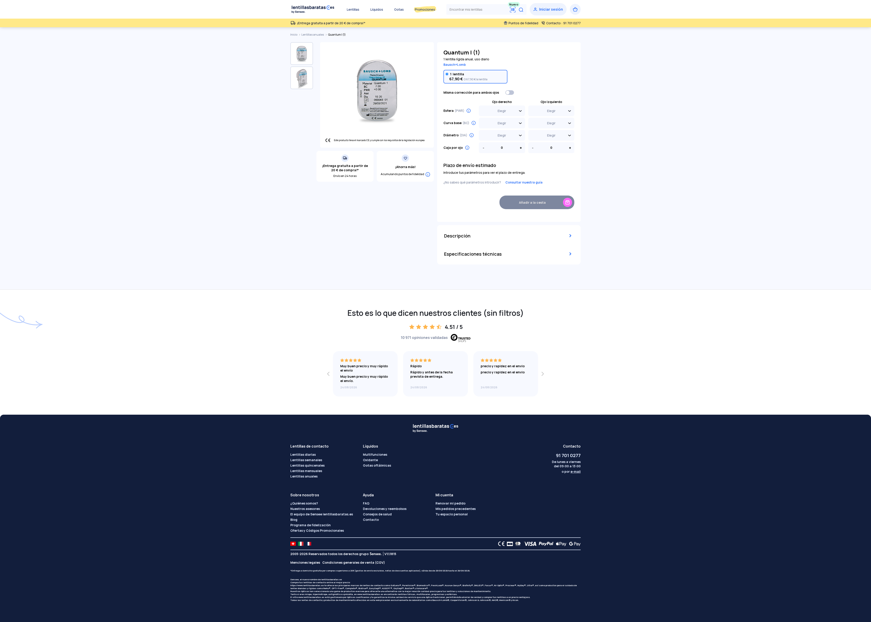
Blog (293, 519)
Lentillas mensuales (306, 471)
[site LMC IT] (300, 544)
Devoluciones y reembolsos (384, 509)
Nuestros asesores (305, 509)
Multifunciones (375, 454)
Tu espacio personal (452, 514)
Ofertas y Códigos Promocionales (317, 530)
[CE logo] (500, 543)
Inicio (294, 35)
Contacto (371, 519)
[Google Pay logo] (574, 543)
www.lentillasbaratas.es (370, 594)
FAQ (366, 503)
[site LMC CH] (293, 544)
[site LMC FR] (308, 544)
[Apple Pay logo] (559, 543)
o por (571, 471)
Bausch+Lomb (454, 64)
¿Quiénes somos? (304, 503)
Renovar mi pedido (450, 503)
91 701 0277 (568, 455)
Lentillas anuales (312, 35)
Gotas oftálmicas (377, 465)
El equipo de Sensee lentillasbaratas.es (321, 514)
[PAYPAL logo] (545, 543)
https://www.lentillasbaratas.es (307, 585)
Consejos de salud (377, 514)
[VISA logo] (528, 543)
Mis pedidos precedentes (456, 509)
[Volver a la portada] (313, 9)
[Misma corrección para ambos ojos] (509, 92)
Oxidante (370, 460)
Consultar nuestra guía (524, 182)
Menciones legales (305, 562)
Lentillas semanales (306, 460)
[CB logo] (508, 543)
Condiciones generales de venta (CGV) (353, 562)
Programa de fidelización (310, 525)
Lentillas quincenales (307, 465)
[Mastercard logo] (517, 543)
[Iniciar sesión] (548, 9)
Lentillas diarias (303, 454)
